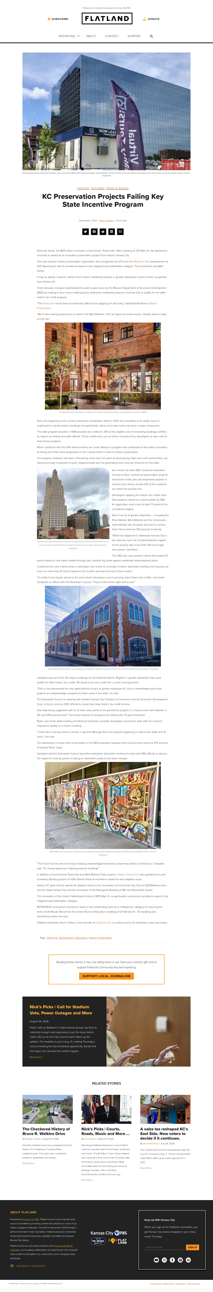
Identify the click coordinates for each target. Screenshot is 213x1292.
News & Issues (117, 188)
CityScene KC (103, 922)
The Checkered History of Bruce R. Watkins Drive (46, 1131)
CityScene (52, 937)
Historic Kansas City (128, 874)
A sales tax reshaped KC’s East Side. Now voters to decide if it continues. (164, 1133)
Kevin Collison (106, 220)
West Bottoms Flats (139, 261)
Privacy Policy (168, 1283)
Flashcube (48, 303)
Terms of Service (193, 1283)
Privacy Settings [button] (156, 1283)
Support (134, 36)
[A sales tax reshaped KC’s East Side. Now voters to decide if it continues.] (165, 1109)
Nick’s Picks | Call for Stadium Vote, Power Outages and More (61, 1010)
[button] (78, 36)
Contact (112, 36)
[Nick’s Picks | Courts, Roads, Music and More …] (106, 1109)
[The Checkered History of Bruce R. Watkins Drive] (47, 1109)
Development (66, 937)
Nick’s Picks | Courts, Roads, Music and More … (105, 1131)
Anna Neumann (151, 1143)
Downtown (81, 937)
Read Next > (36, 1057)
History (83, 188)
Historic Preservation (100, 937)
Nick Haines (90, 1138)
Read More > (28, 1163)
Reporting (67, 36)
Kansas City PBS (31, 1219)
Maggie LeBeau (33, 1138)
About (91, 36)
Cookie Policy (180, 1283)
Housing (98, 188)
